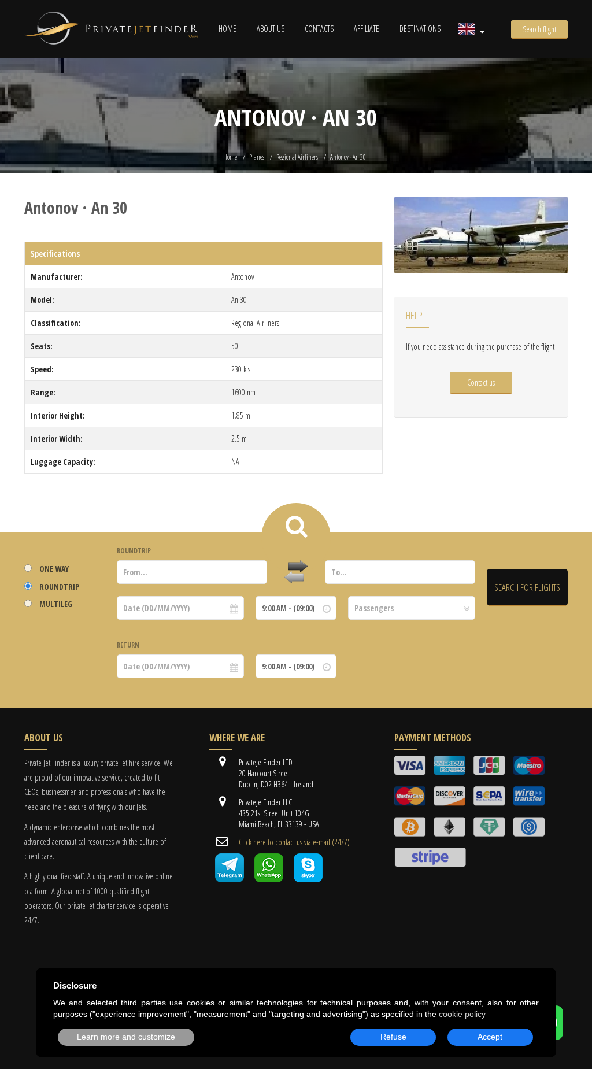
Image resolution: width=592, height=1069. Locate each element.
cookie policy (462, 1014)
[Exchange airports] (296, 572)
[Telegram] (229, 879)
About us (270, 28)
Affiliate (366, 28)
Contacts (319, 28)
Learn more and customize (126, 1036)
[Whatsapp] (268, 879)
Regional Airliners (297, 157)
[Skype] (308, 879)
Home (227, 28)
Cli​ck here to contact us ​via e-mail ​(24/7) (294, 842)
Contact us (481, 382)
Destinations (420, 28)
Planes (256, 157)
